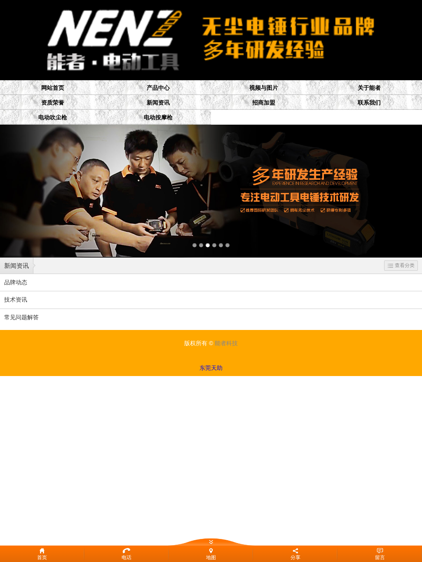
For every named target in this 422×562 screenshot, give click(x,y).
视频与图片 (263, 87)
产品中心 (158, 87)
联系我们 (369, 102)
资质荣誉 (52, 102)
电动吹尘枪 (52, 117)
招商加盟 (263, 102)
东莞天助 (211, 368)
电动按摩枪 (158, 117)
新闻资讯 (158, 102)
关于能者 (369, 87)
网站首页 (52, 87)
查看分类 (405, 265)
